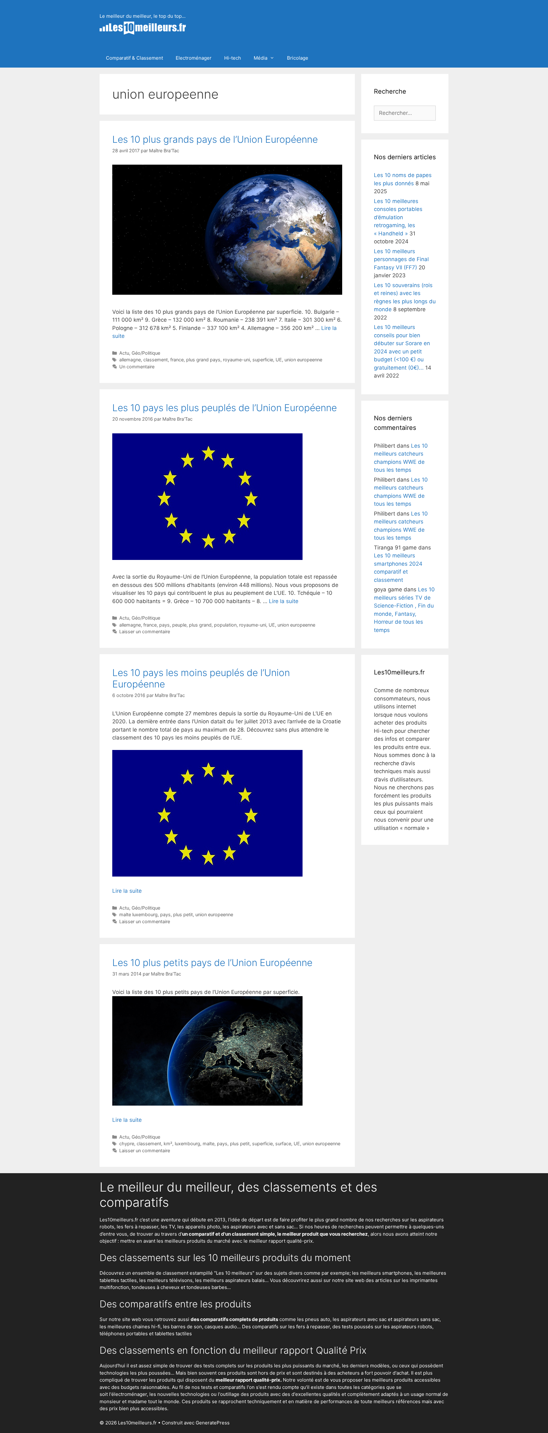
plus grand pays (203, 359)
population (225, 625)
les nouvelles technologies (179, 1394)
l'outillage (228, 1394)
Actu (124, 353)
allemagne (130, 359)
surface (283, 1143)
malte (208, 1143)
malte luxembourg (138, 914)
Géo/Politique (146, 353)
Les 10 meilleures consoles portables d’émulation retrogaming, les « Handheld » (398, 217)
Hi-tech (232, 58)
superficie (262, 359)
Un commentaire (136, 366)
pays (164, 625)
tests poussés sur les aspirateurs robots (387, 1327)
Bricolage (297, 58)
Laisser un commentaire (144, 631)
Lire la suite (283, 601)
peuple (179, 625)
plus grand (200, 625)
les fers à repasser (137, 1227)
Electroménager (194, 58)
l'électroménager (128, 1394)
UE (279, 359)
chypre (126, 1143)
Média (260, 58)
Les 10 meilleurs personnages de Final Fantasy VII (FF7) (401, 259)
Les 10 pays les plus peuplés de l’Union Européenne (224, 407)
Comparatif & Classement (134, 58)
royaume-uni (236, 359)
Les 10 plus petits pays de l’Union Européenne (212, 962)
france (177, 359)
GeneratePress (213, 1423)
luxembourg (187, 1143)
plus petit (183, 914)
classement (155, 359)
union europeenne (303, 359)
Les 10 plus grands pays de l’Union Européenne (215, 139)
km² (168, 1143)
